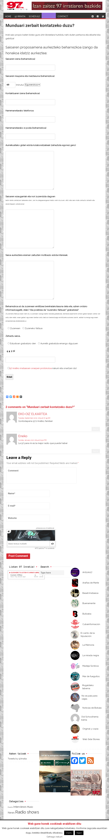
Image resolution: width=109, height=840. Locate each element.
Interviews (19, 806)
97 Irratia (20, 16)
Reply (95, 429)
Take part (48, 16)
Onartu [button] (69, 833)
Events (10, 807)
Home (8, 16)
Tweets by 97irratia (17, 758)
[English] (102, 15)
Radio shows (27, 812)
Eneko (22, 436)
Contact (63, 16)
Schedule (34, 16)
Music (30, 806)
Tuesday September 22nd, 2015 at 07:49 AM (34, 418)
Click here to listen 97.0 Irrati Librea (25, 572)
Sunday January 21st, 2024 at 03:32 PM (32, 440)
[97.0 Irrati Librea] (17, 6)
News (11, 812)
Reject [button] (79, 833)
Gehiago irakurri (54, 836)
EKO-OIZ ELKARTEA (32, 414)
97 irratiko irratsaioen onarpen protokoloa (31, 368)
